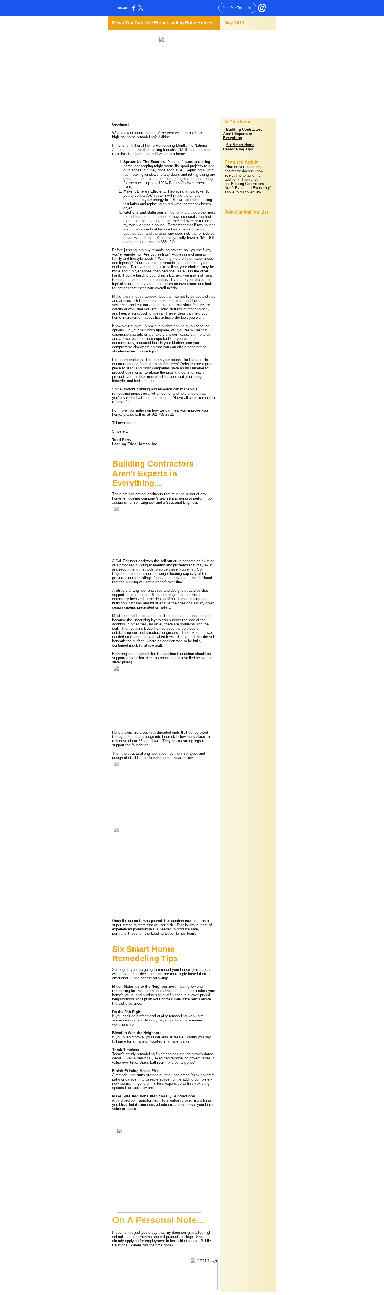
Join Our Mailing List (246, 212)
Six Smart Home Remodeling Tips (238, 147)
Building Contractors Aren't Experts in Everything (242, 133)
